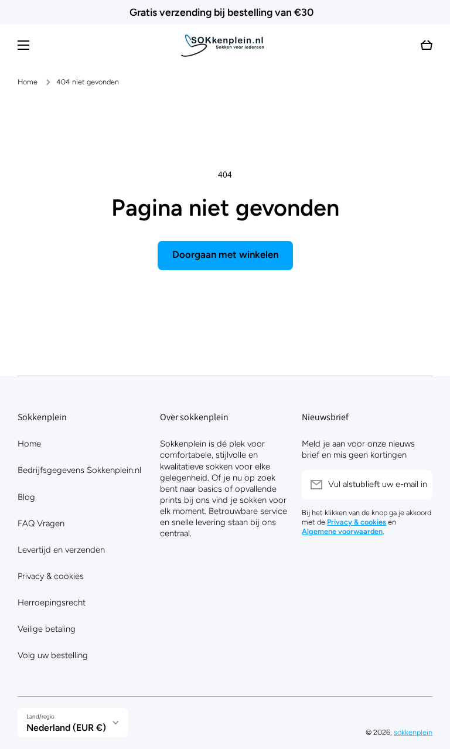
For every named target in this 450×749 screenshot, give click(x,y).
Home (28, 81)
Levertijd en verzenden (61, 549)
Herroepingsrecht (52, 602)
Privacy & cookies (51, 576)
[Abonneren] (417, 484)
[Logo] (225, 45)
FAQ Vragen (41, 523)
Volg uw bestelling (53, 655)
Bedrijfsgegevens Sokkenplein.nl (79, 470)
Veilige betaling (47, 629)
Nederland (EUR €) (66, 727)
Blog (26, 497)
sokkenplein (413, 732)
